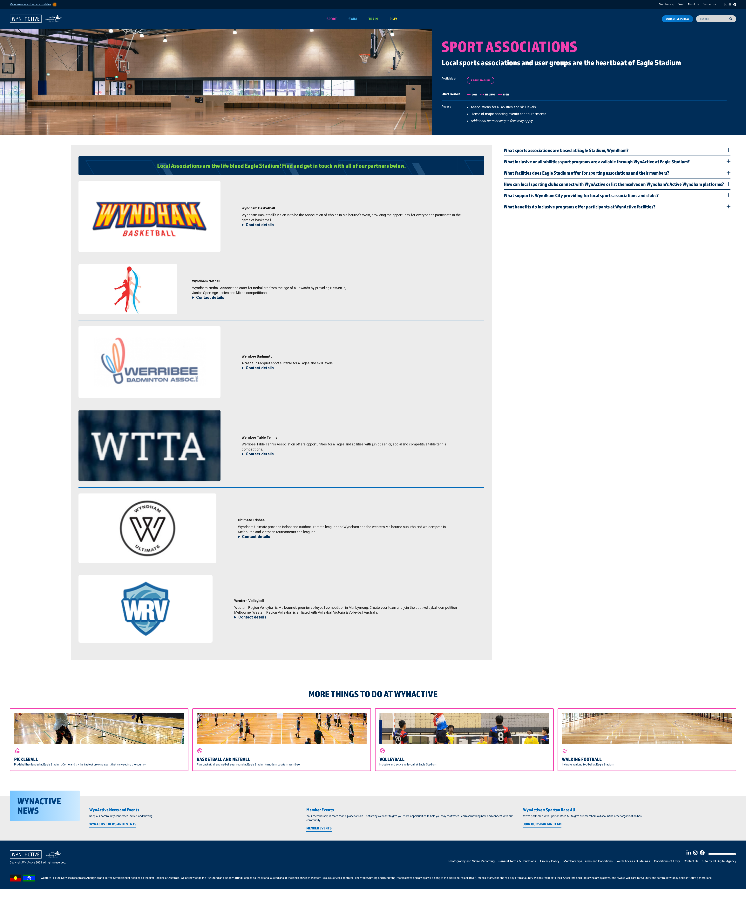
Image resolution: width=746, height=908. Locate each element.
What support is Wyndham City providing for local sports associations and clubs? (581, 195)
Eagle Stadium (480, 80)
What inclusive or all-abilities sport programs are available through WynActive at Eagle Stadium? (597, 161)
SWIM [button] (353, 19)
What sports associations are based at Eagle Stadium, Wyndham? (566, 150)
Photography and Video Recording (471, 861)
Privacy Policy (550, 861)
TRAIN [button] (373, 19)
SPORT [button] (332, 19)
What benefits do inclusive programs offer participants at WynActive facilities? (579, 206)
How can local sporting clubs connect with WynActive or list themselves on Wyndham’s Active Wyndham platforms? (614, 183)
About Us (693, 4)
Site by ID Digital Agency (719, 861)
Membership (667, 4)
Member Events (319, 828)
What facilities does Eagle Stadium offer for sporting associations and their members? (586, 172)
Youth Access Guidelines (633, 861)
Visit (681, 4)
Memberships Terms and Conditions (588, 861)
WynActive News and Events (112, 824)
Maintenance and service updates (30, 4)
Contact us (709, 4)
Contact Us (691, 861)
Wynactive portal (677, 18)
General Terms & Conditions (517, 861)
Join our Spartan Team (542, 824)
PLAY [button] (393, 19)
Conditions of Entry (667, 861)
